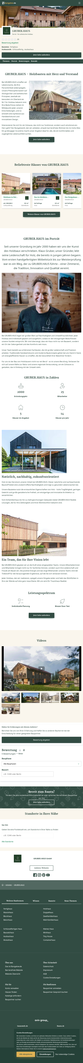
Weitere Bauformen (15, 901)
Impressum (48, 970)
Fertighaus (7, 909)
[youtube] (48, 875)
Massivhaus (8, 912)
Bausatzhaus (8, 932)
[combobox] (28, 775)
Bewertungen (24, 61)
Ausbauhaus (8, 936)
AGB (45, 974)
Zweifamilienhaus (50, 916)
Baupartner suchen (13, 999)
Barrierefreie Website (14, 970)
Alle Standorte (7, 841)
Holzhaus (47, 909)
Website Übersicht (12, 974)
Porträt (14, 61)
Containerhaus (49, 940)
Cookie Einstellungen (51, 977)
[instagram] (39, 875)
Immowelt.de (22, 1026)
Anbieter (9, 885)
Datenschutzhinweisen (49, 1049)
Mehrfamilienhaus (50, 920)
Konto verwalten (12, 988)
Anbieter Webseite (41, 868)
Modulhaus (8, 940)
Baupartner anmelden (52, 988)
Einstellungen (45, 1054)
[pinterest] (43, 875)
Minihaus (47, 932)
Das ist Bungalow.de (13, 966)
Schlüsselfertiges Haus (12, 929)
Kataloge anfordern (13, 996)
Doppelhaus (48, 912)
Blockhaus (7, 916)
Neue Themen (70, 901)
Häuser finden (11, 992)
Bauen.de (60, 1026)
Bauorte (51, 901)
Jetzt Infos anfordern (41, 55)
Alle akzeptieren (25, 1054)
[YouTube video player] (41, 668)
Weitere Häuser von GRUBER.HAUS (41, 214)
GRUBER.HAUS (19, 885)
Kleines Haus (48, 929)
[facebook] (35, 875)
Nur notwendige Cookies (64, 1054)
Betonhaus (7, 920)
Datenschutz (48, 966)
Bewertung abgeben (10, 43)
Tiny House (47, 936)
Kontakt (34, 61)
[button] (79, 3)
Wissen (36, 901)
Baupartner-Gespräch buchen (55, 992)
